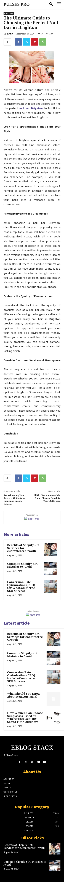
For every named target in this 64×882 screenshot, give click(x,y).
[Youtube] (44, 762)
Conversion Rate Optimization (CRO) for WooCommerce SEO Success (21, 586)
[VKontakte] (38, 762)
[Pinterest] (34, 42)
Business (8, 14)
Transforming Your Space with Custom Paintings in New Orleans (14, 499)
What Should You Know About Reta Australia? (23, 695)
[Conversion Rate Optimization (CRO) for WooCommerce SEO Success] (50, 586)
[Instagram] (25, 762)
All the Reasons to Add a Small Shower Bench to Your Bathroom (47, 498)
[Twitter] (26, 42)
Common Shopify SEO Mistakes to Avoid (23, 565)
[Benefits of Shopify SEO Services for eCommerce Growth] (50, 549)
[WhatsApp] (42, 42)
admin (10, 33)
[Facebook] (18, 42)
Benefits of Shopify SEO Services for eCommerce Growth (24, 548)
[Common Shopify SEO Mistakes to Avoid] (50, 568)
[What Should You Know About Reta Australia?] (53, 699)
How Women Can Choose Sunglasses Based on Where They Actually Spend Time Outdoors (25, 717)
